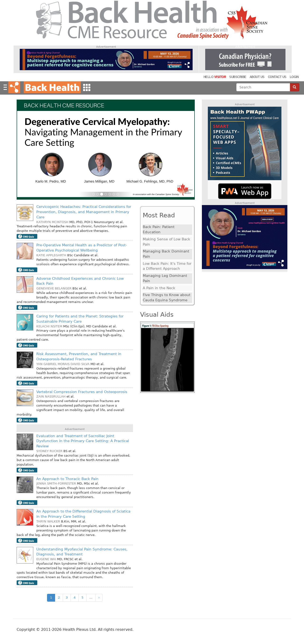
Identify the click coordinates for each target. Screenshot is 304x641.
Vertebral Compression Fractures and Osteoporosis (81, 392)
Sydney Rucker (49, 451)
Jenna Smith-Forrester (56, 483)
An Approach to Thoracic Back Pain (67, 479)
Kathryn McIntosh (52, 222)
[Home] (52, 87)
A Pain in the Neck (159, 288)
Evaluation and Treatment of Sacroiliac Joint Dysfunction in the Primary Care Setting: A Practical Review (82, 441)
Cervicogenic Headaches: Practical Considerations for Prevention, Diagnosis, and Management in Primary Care (83, 212)
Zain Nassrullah (51, 396)
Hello (215, 77)
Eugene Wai (46, 559)
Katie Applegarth (51, 255)
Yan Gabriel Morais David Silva (63, 364)
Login (294, 77)
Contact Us (277, 77)
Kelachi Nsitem (49, 326)
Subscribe (237, 77)
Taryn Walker (48, 521)
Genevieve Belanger (53, 288)
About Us (257, 77)
